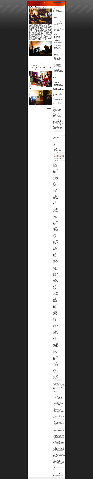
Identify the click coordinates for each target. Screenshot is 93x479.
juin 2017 (54, 255)
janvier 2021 (55, 218)
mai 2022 (54, 204)
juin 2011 (54, 317)
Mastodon (61, 475)
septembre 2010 (55, 325)
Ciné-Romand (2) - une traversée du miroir (37, 6)
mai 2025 (54, 173)
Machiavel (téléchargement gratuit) (59, 399)
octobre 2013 (55, 293)
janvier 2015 (55, 280)
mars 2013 (54, 299)
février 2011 (55, 321)
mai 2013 (54, 297)
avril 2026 (54, 163)
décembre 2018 (55, 239)
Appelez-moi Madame (38, 65)
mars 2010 (54, 330)
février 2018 (55, 248)
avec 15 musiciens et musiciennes (58, 89)
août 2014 (54, 284)
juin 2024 (54, 182)
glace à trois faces (56, 123)
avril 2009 (54, 340)
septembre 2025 (55, 169)
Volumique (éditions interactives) (58, 402)
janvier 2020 (55, 228)
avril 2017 (54, 257)
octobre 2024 (55, 179)
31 (60, 158)
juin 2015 (54, 276)
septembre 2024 (55, 180)
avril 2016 (54, 267)
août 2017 (54, 253)
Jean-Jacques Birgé (40, 3)
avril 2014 (54, 288)
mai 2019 (54, 235)
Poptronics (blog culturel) (57, 412)
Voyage (54, 145)
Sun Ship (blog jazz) (57, 421)
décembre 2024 (55, 177)
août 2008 (54, 347)
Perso (54, 144)
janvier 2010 (55, 332)
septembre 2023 (55, 190)
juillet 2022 (54, 202)
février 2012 (55, 310)
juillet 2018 (54, 244)
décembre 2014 (55, 281)
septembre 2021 (55, 211)
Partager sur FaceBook (56, 473)
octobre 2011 (55, 314)
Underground (61, 69)
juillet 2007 (54, 358)
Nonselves (55, 84)
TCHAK (55, 43)
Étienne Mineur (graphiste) (58, 406)
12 (63, 156)
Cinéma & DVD (44, 7)
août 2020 (54, 222)
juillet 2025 (54, 171)
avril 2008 (54, 350)
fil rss (54, 469)
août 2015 (54, 274)
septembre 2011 (55, 315)
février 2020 (55, 227)
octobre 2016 (55, 262)
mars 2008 (54, 351)
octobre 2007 (55, 355)
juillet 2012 (54, 306)
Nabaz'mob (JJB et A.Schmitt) (58, 398)
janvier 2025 (55, 176)
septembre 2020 (55, 221)
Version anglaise (56, 71)
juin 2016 (54, 265)
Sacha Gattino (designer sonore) (58, 403)
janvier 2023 (55, 197)
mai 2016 (54, 266)
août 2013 (54, 295)
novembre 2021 (55, 209)
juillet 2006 (54, 368)
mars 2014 (54, 289)
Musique (54, 138)
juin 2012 (54, 307)
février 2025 (55, 175)
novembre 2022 (55, 199)
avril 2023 (54, 194)
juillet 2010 (54, 327)
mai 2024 (54, 183)
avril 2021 (54, 215)
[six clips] (53, 82)
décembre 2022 (55, 198)
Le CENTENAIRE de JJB (57, 88)
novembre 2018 (55, 240)
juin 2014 (54, 286)
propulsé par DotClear (46, 478)
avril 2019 (54, 236)
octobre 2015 (55, 272)
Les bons (60, 120)
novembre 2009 (55, 334)
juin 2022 (54, 203)
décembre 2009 (55, 333)
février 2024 (55, 186)
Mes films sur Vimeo (57, 401)
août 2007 (54, 357)
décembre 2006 (55, 364)
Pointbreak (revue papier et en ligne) (59, 423)
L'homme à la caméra (56, 122)
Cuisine (54, 143)
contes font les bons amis (57, 121)
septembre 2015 (55, 273)
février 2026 (55, 165)
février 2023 (55, 196)
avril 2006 (54, 371)
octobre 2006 (55, 366)
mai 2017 (54, 256)
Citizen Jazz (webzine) (57, 422)
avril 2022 (54, 205)
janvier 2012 (55, 311)
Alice (51, 38)
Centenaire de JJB (55, 149)
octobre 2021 (55, 210)
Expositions (55, 141)
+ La (60, 122)
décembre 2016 (55, 260)
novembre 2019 (55, 230)
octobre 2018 (55, 241)
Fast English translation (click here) (58, 19)
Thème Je (50, 28)
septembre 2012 (55, 304)
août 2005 (54, 378)
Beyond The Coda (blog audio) (58, 418)
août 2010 (54, 326)
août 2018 (54, 243)
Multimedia (54, 139)
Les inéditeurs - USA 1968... (58, 397)
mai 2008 (54, 349)
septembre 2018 (55, 242)
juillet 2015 (54, 275)
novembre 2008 (55, 344)
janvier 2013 (55, 301)
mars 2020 (54, 226)
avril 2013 (54, 298)
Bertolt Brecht (47, 64)
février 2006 (55, 373)
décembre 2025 (55, 167)
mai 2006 (54, 370)
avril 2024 (54, 184)
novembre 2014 (55, 282)
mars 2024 (54, 185)
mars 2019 (54, 237)
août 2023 (54, 191)
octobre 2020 (55, 220)
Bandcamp (59, 103)
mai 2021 (54, 214)
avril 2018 (54, 246)
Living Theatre (50, 59)
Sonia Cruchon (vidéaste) (57, 405)
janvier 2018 (55, 249)
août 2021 (54, 212)
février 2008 (55, 352)
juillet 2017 (54, 254)
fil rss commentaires (56, 470)
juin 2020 (54, 224)
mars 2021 (54, 216)
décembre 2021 (55, 208)
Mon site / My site (56, 393)
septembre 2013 (55, 294)
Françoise (30, 88)
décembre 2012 (55, 302)
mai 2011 (54, 318)
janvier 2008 (55, 353)
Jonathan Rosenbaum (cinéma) (58, 411)
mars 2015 (54, 278)
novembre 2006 (55, 365)
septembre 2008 (55, 346)
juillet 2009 (54, 337)
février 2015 (55, 279)
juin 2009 (54, 338)
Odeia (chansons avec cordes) (58, 425)
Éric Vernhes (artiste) (57, 404)
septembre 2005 (55, 377)
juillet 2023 (54, 192)
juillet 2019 (54, 233)
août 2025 (54, 170)
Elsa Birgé (55, 424)
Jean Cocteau (42, 33)
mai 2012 (54, 308)
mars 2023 (54, 195)
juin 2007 (54, 359)
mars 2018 (54, 247)
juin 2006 (54, 369)
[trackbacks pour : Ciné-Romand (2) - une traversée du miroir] (51, 108)
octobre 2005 (55, 376)
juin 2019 (54, 234)
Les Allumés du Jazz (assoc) (58, 414)
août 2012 (54, 305)
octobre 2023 (55, 189)
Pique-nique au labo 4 (57, 37)
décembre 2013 (55, 291)
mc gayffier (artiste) (57, 410)
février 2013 (55, 300)
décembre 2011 (55, 312)
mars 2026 (54, 164)
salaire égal (55, 120)
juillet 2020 (54, 223)
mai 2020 (54, 225)
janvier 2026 (55, 166)
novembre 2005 (55, 375)
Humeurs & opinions (56, 137)
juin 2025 (54, 172)
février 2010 (55, 331)
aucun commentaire (49, 108)
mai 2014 (54, 287)
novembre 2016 (55, 261)
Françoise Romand (38, 25)
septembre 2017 (55, 252)
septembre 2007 (55, 356)
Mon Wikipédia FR (56, 395)
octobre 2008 (55, 345)
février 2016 (55, 269)
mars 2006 (54, 372)
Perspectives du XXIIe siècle (57, 150)
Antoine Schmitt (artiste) (57, 408)
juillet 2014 (54, 285)
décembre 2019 (55, 229)
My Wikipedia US (56, 396)
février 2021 (55, 217)
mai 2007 (54, 360)
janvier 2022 (55, 207)
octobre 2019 (55, 231)
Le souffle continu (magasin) (58, 415)
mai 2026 (54, 162)
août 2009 (54, 336)
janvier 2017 (55, 259)
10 (60, 156)
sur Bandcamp (59, 116)
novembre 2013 (55, 292)
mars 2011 (54, 320)
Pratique (54, 142)
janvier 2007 (55, 363)
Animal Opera (58, 39)
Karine (37, 106)
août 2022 (54, 201)
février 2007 (55, 362)
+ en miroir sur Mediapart (56, 12)
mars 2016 (54, 268)
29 (57, 158)
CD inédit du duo (57, 126)
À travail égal (60, 119)
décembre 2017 (55, 250)
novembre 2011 (55, 313)
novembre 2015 (55, 271)
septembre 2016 (55, 263)
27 (54, 158)
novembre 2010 (55, 323)
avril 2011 (54, 319)
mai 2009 (54, 339)
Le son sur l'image (55, 148)
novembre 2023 (55, 188)
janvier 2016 (55, 270)
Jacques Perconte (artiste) (58, 409)
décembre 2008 (55, 343)
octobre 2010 (55, 324)
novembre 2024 (55, 178)
